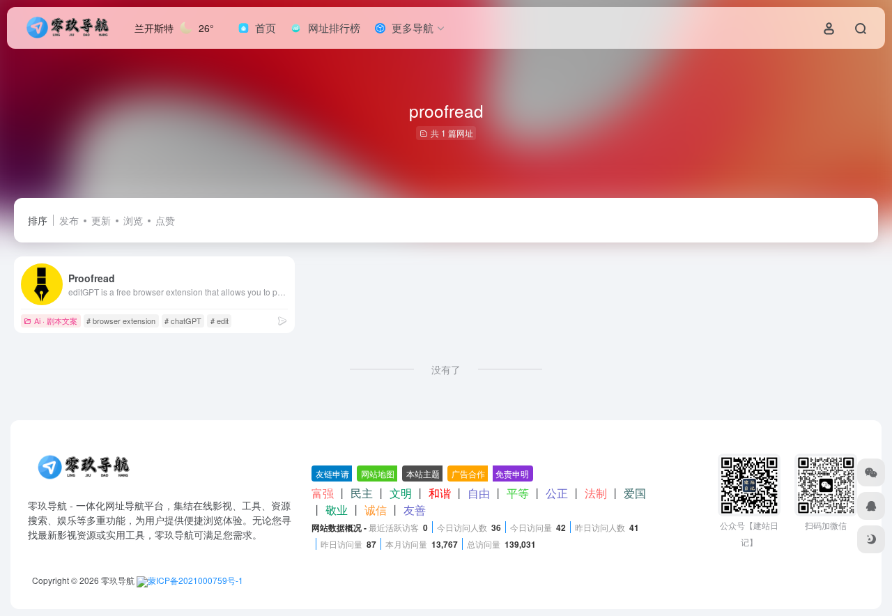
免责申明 (512, 473)
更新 (101, 220)
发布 (69, 220)
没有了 (446, 369)
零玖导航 (117, 580)
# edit (219, 320)
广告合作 (468, 473)
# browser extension (120, 320)
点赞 (165, 220)
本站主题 (423, 473)
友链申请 (332, 473)
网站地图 (377, 473)
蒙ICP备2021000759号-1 (195, 580)
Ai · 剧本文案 (55, 320)
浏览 (133, 220)
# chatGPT (182, 320)
